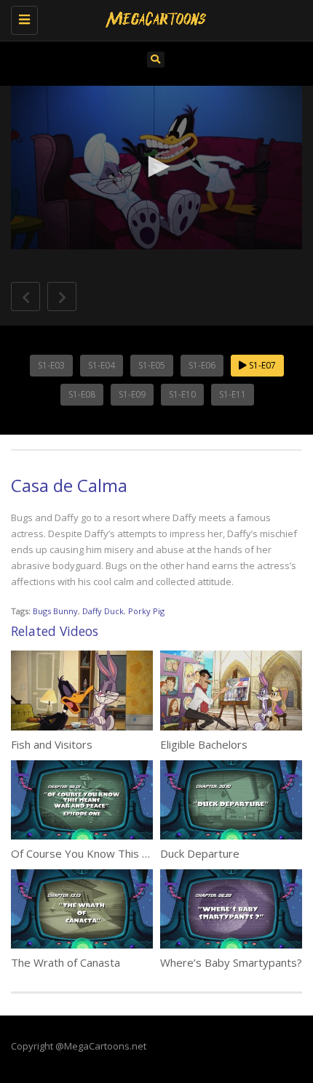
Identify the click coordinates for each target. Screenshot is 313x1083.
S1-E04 (101, 365)
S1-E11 (232, 394)
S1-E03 (51, 365)
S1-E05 (151, 365)
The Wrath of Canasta (65, 962)
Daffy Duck (103, 610)
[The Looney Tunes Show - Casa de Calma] (153, 18)
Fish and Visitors (51, 744)
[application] (156, 167)
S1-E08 (81, 394)
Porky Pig (146, 610)
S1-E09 (132, 394)
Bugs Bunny (55, 610)
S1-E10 (182, 394)
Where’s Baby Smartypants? (231, 962)
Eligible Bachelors (203, 744)
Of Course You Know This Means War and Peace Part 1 (149, 853)
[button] (156, 166)
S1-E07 (261, 365)
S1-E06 (202, 365)
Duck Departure (199, 853)
